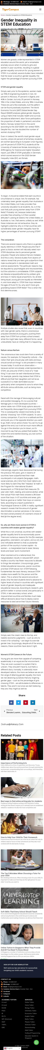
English (9, 1048)
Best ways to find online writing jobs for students (21, 801)
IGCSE (4, 1008)
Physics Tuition (30, 1022)
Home (3, 15)
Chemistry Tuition (30, 1010)
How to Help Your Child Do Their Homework (19, 837)
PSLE (3, 1010)
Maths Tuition (29, 1019)
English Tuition (29, 1016)
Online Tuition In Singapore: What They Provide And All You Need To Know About (20, 949)
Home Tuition (29, 1005)
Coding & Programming (32, 1033)
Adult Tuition (29, 1030)
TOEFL (4, 1024)
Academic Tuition (9, 1000)
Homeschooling (30, 1027)
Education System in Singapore (31, 1037)
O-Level (4, 1005)
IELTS (4, 1016)
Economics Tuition (31, 1013)
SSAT (3, 1022)
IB (2, 1013)
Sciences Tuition (30, 1024)
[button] (11, 702)
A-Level (4, 1002)
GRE (3, 1027)
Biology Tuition (29, 1008)
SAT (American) (7, 1019)
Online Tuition (29, 1002)
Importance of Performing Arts (14, 763)
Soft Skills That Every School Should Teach (19, 912)
